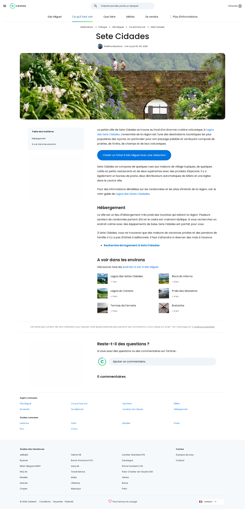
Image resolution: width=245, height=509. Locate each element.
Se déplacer (77, 409)
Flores (177, 423)
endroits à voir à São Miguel (140, 267)
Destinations (86, 27)
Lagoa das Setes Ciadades (133, 194)
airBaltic (24, 454)
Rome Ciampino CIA (132, 466)
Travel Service (78, 471)
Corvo (74, 428)
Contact (180, 460)
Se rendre (151, 17)
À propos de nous (185, 454)
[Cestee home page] (18, 6)
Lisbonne (24, 423)
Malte (73, 477)
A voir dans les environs (44, 144)
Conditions (45, 501)
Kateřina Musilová (113, 46)
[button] (4, 6)
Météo (130, 17)
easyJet (75, 466)
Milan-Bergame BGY (30, 466)
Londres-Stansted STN (133, 454)
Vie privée (57, 501)
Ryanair (24, 460)
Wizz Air (23, 471)
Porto (73, 423)
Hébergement (39, 138)
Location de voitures (132, 409)
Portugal (102, 27)
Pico (22, 428)
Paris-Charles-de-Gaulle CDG (137, 471)
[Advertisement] (56, 177)
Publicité (69, 501)
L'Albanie (75, 483)
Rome (125, 483)
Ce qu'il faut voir (82, 17)
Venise (125, 477)
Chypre (23, 488)
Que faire (110, 17)
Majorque (76, 488)
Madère (126, 423)
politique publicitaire (204, 326)
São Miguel (55, 17)
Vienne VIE (76, 454)
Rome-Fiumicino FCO (82, 460)
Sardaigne (127, 460)
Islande (24, 483)
